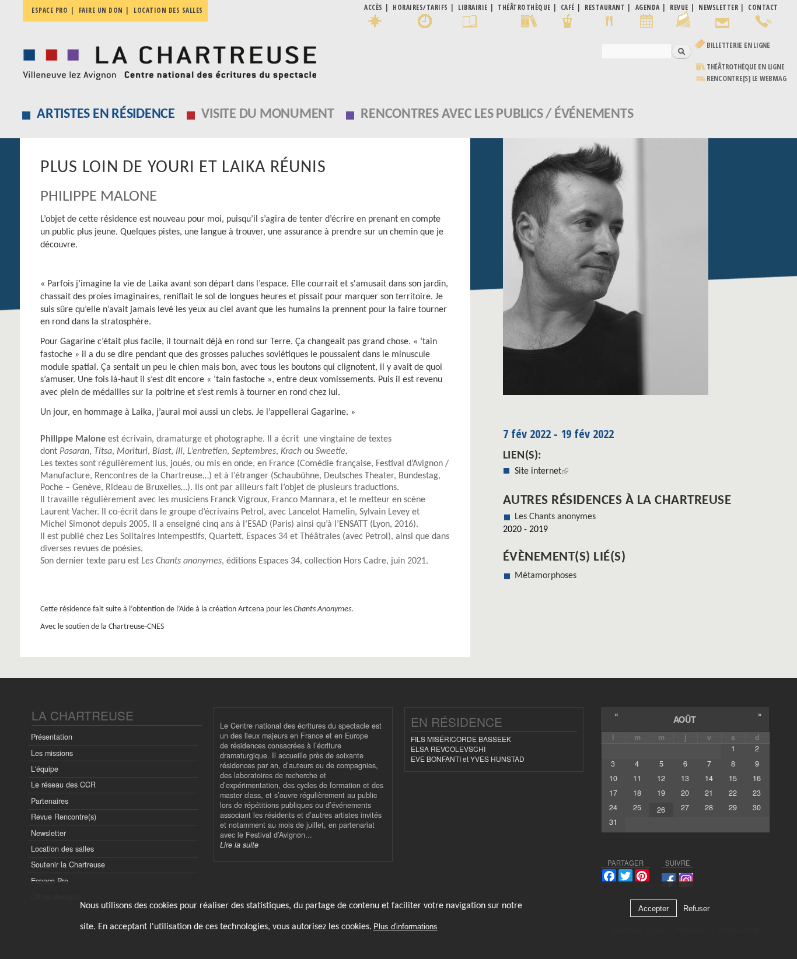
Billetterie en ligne (738, 45)
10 (613, 778)
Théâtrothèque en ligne (746, 67)
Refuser (696, 908)
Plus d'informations (405, 926)
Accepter (653, 908)
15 (733, 778)
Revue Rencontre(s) (63, 816)
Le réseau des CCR (63, 784)
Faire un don (101, 10)
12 (661, 778)
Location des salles (168, 10)
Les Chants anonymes (555, 517)
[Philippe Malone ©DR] (640, 270)
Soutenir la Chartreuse (68, 864)
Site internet (541, 471)
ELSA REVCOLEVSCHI (448, 749)
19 (661, 793)
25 (637, 807)
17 (613, 793)
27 (685, 807)
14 (709, 778)
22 (733, 793)
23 (757, 793)
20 (685, 793)
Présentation (51, 737)
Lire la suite (239, 844)
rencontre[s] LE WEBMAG (746, 78)
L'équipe (44, 769)
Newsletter (48, 833)
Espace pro (50, 10)
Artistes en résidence (106, 114)
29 (733, 807)
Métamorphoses (545, 575)
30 (757, 807)
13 (685, 778)
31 (613, 822)
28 (709, 807)
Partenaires (49, 801)
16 (757, 778)
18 (637, 793)
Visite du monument (267, 114)
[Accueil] (166, 60)
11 (637, 778)
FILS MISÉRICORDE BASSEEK (461, 739)
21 (709, 793)
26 (661, 809)
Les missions (52, 753)
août (684, 719)
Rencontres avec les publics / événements (497, 114)
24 (613, 807)
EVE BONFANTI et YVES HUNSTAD (468, 759)
